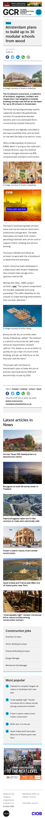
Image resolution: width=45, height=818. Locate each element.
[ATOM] (12, 813)
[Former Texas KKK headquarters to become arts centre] (22, 441)
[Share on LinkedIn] (18, 57)
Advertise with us (30, 794)
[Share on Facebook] (7, 57)
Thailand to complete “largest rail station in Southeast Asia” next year (24, 689)
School (32, 389)
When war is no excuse (20, 724)
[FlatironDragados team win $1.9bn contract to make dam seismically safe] (22, 505)
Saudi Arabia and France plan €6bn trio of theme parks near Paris (23, 734)
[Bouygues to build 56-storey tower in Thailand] (22, 473)
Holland (15, 389)
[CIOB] (32, 813)
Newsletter (8, 794)
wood (38, 389)
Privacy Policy (29, 797)
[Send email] (28, 57)
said (14, 286)
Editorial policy (30, 803)
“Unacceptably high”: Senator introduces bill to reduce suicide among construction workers (24, 702)
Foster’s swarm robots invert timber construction (22, 715)
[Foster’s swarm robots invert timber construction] (22, 537)
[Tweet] (12, 57)
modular (24, 389)
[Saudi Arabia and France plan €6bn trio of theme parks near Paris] (22, 569)
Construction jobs (18, 631)
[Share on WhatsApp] (23, 57)
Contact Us (8, 803)
